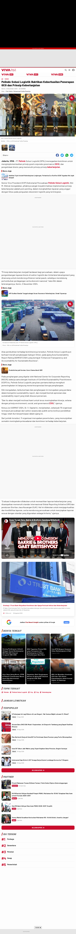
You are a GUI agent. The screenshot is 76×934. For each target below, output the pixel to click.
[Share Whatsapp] (67, 155)
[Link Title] (6, 715)
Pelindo (22, 161)
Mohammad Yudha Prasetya (21, 91)
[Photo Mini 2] (12, 148)
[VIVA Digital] (7, 74)
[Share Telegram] (71, 155)
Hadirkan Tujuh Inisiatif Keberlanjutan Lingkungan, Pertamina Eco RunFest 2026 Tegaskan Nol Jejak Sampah (41, 176)
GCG (57, 164)
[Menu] (69, 70)
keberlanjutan (53, 167)
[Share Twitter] (62, 155)
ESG (51, 403)
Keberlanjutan (46, 692)
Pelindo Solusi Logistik (58, 183)
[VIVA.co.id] (8, 70)
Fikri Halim (9, 91)
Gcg (31, 692)
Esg (37, 692)
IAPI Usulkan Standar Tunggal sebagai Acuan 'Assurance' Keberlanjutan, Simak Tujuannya (37, 293)
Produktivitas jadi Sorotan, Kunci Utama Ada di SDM (25, 370)
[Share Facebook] (57, 155)
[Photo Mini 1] (4, 148)
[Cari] (66, 70)
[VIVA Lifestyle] (32, 74)
